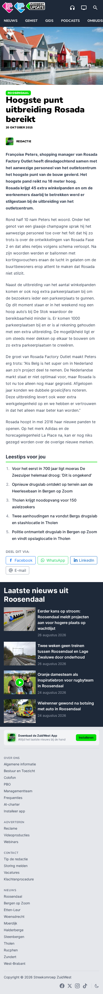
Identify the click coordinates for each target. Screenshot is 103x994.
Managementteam (18, 791)
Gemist (31, 20)
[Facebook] (62, 985)
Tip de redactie (16, 859)
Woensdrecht (14, 916)
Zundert (10, 957)
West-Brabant (14, 963)
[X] (69, 985)
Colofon (10, 777)
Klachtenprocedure (19, 879)
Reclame (10, 828)
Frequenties (13, 798)
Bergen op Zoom (17, 903)
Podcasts (70, 20)
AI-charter (12, 804)
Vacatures (11, 872)
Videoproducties (16, 835)
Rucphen (11, 950)
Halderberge (13, 930)
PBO (7, 784)
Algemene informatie (20, 764)
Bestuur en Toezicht (19, 771)
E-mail (20, 570)
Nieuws (10, 20)
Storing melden (16, 866)
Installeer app (14, 811)
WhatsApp (55, 560)
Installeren (86, 737)
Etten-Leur (12, 910)
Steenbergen (14, 937)
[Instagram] (77, 985)
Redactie (23, 141)
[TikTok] (85, 985)
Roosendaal (18, 93)
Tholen (9, 943)
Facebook (24, 560)
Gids (49, 20)
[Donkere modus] (96, 985)
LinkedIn (86, 560)
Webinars (11, 842)
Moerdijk (10, 923)
